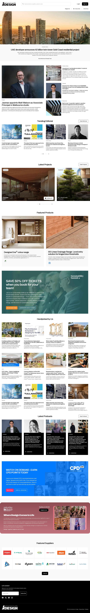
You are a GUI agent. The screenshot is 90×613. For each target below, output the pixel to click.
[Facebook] (3, 598)
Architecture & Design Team (46, 58)
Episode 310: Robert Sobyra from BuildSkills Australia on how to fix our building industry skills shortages (11, 439)
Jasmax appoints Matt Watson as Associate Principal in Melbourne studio (22, 104)
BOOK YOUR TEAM (12, 307)
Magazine (67, 8)
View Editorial (83, 121)
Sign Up (85, 3)
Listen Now (7, 451)
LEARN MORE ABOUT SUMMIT (27, 307)
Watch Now (10, 490)
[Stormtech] (49, 263)
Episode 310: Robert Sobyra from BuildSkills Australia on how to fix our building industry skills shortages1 (75, 87)
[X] (6, 598)
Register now (44, 510)
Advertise (85, 8)
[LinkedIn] (9, 598)
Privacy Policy (81, 609)
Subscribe (77, 8)
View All (45, 573)
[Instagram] (12, 598)
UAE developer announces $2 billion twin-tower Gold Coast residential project (45, 50)
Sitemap (86, 609)
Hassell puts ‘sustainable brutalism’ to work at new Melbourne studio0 (74, 69)
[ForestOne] (5, 261)
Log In (78, 3)
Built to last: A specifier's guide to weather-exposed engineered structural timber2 (74, 104)
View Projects (83, 164)
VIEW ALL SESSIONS (21, 490)
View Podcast (83, 416)
